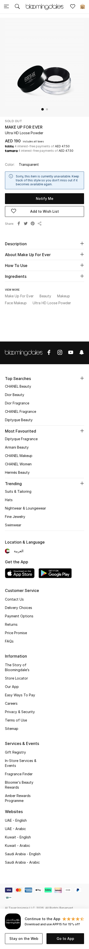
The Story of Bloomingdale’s (17, 667)
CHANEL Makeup (18, 456)
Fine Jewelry (15, 516)
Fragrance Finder (19, 774)
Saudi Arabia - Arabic (22, 862)
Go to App (65, 938)
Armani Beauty (17, 447)
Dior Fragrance (17, 403)
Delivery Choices (18, 608)
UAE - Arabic (15, 829)
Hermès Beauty (17, 472)
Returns (11, 624)
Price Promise (16, 633)
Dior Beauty (14, 395)
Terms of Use (16, 720)
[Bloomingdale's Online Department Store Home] (44, 6)
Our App (12, 686)
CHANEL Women (18, 464)
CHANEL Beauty (18, 386)
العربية (18, 551)
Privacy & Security (20, 712)
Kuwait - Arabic (17, 845)
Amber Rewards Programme (18, 798)
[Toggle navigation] (6, 6)
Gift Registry (15, 752)
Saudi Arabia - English (23, 854)
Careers (11, 703)
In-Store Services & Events (20, 763)
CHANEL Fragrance (20, 411)
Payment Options (19, 616)
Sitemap (11, 728)
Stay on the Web (23, 938)
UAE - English (16, 820)
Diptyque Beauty (19, 420)
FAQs (9, 641)
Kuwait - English (18, 837)
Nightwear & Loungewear (25, 508)
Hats (9, 500)
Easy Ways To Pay (20, 695)
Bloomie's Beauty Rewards (19, 784)
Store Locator (16, 678)
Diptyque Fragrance (21, 439)
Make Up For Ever (24, 127)
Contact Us (14, 599)
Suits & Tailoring (18, 491)
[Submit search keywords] (17, 6)
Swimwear (13, 525)
